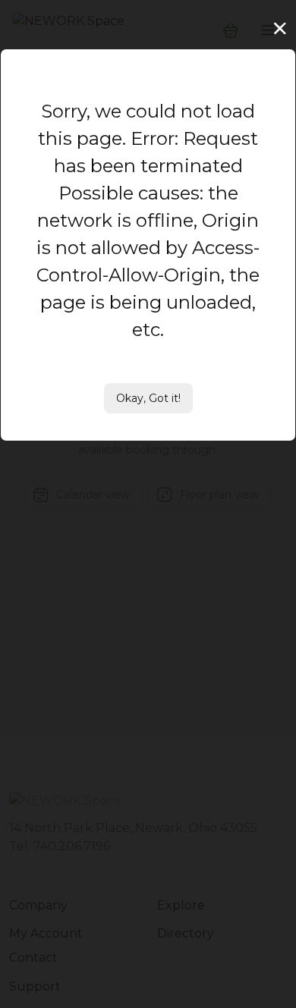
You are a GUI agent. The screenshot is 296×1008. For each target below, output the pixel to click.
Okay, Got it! (148, 398)
